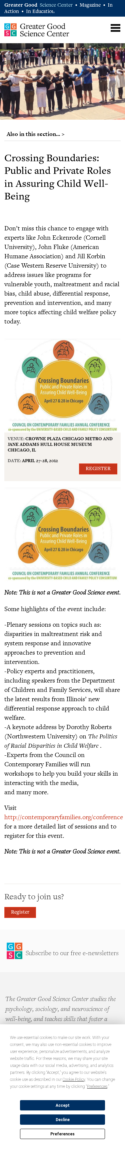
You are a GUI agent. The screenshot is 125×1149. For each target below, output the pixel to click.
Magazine (90, 5)
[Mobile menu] (115, 28)
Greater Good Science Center (36, 30)
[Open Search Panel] (102, 27)
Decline (63, 1119)
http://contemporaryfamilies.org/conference (63, 817)
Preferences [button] (97, 1086)
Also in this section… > (36, 134)
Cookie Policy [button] (74, 1079)
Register (98, 469)
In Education (40, 12)
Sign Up (62, 951)
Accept (63, 1105)
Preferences (62, 1134)
